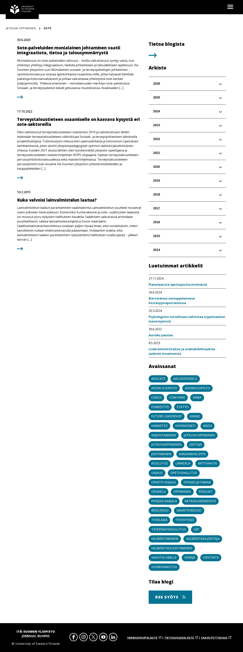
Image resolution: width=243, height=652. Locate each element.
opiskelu (158, 492)
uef (196, 529)
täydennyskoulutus (168, 529)
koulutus (159, 463)
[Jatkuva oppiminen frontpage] (22, 9)
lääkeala (183, 463)
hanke (195, 416)
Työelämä (159, 520)
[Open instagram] (83, 638)
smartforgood (189, 510)
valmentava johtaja (202, 539)
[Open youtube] (103, 638)
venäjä (189, 557)
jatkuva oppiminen (199, 435)
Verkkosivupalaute (142, 637)
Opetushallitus (183, 473)
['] (153, 56)
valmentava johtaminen (171, 548)
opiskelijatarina (197, 482)
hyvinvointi (185, 426)
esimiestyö (160, 407)
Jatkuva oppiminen (21, 28)
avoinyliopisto (197, 388)
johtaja (195, 444)
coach (156, 397)
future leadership (166, 416)
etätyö (183, 407)
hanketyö (159, 426)
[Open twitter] (93, 638)
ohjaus (157, 473)
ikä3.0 (207, 426)
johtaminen (161, 454)
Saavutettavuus (214, 637)
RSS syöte (167, 597)
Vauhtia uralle (164, 557)
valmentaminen (164, 539)
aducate (158, 379)
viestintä (211, 557)
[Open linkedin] (113, 638)
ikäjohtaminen (163, 435)
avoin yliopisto (164, 388)
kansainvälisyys (192, 454)
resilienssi (160, 510)
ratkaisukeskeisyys (200, 501)
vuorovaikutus (164, 567)
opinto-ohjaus (163, 482)
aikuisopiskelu (185, 379)
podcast (206, 492)
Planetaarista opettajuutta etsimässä (178, 284)
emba (197, 397)
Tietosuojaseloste (179, 637)
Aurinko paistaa (161, 335)
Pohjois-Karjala (164, 501)
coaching (177, 397)
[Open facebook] (73, 638)
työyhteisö (184, 520)
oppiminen (182, 492)
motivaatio (207, 463)
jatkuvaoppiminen (166, 444)
